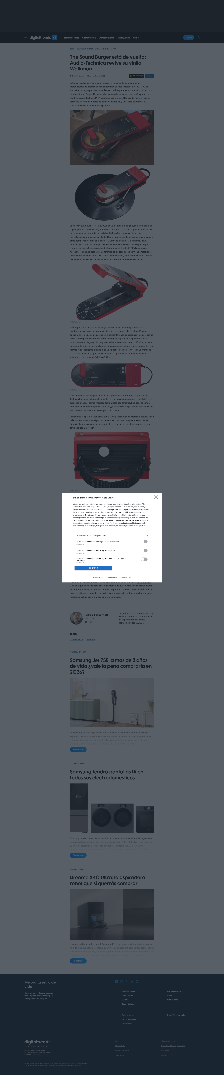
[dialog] (112, 537)
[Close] (156, 498)
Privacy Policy (126, 577)
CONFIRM (93, 568)
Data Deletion (97, 577)
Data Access (112, 577)
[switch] (144, 541)
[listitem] (112, 535)
